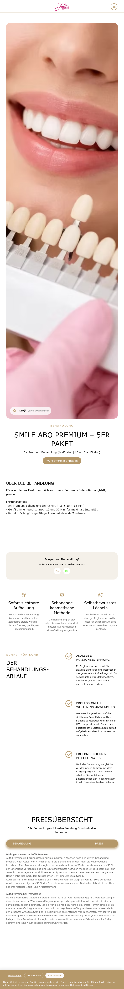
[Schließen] (121, 973)
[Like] (57, 571)
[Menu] (114, 6)
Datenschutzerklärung (81, 985)
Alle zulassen (55, 975)
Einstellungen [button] (14, 975)
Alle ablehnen (34, 975)
